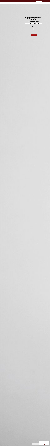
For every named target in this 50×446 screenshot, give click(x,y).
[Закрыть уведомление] (48, 441)
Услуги (23, 1)
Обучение (26, 1)
